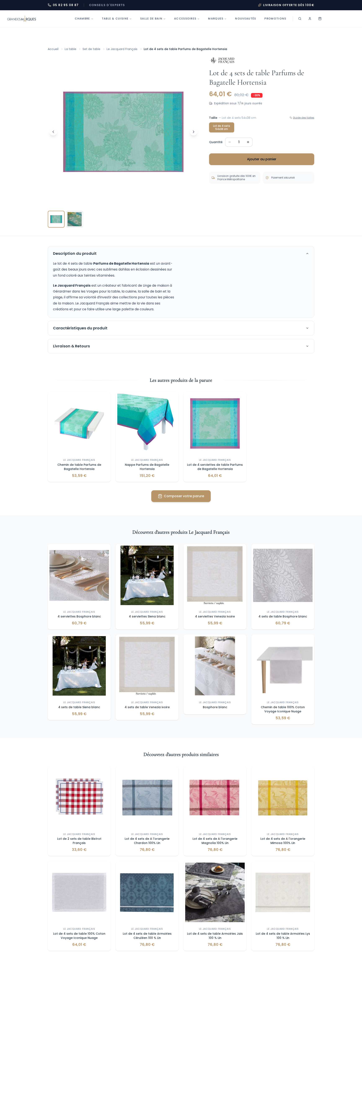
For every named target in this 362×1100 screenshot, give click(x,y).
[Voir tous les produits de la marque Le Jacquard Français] (222, 60)
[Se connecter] (310, 18)
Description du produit (75, 253)
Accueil (53, 49)
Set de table (91, 49)
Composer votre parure (184, 496)
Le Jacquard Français (122, 49)
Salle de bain (151, 19)
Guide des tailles (303, 117)
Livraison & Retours (71, 346)
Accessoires (185, 19)
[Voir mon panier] (320, 18)
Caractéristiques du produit (80, 328)
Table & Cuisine (115, 19)
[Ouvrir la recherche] (300, 18)
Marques (215, 19)
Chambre (82, 19)
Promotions (275, 19)
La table (70, 49)
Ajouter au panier (261, 159)
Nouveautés (245, 19)
